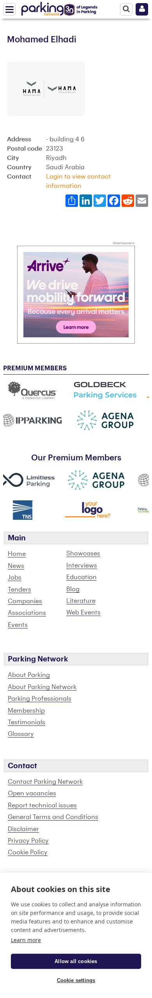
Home (17, 554)
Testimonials (26, 722)
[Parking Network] (42, 7)
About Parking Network (42, 687)
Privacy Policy (28, 841)
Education (81, 577)
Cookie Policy (28, 852)
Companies (25, 601)
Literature (80, 601)
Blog (73, 589)
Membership (26, 711)
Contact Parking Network (45, 782)
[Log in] (142, 9)
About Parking (29, 675)
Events (18, 625)
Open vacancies (32, 793)
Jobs (14, 578)
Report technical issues (42, 805)
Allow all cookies (76, 961)
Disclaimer (23, 829)
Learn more (26, 940)
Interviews (81, 565)
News (16, 566)
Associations (27, 613)
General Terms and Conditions (53, 817)
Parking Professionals (39, 699)
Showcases (83, 553)
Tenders (19, 590)
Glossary (21, 734)
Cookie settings (76, 980)
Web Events (83, 612)
